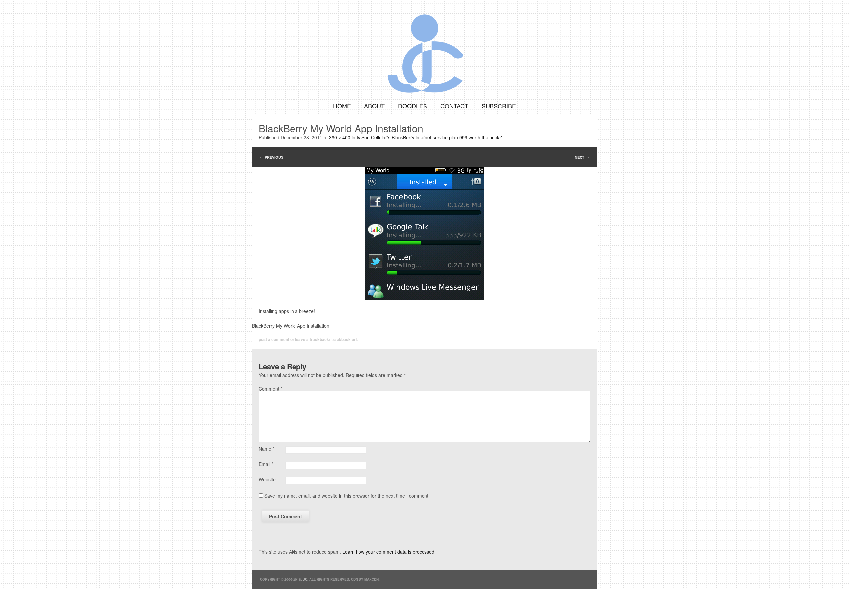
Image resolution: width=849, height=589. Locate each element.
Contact (454, 105)
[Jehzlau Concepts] (424, 48)
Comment (270, 388)
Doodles (412, 105)
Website (267, 479)
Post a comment (274, 339)
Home (342, 105)
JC (305, 579)
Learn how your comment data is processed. (389, 551)
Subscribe (499, 105)
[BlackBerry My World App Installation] (424, 233)
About (374, 105)
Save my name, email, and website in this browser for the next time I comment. (347, 495)
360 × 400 (339, 137)
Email (266, 464)
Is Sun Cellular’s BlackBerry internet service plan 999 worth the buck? (429, 137)
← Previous (271, 157)
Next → (582, 157)
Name (266, 448)
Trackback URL (344, 339)
